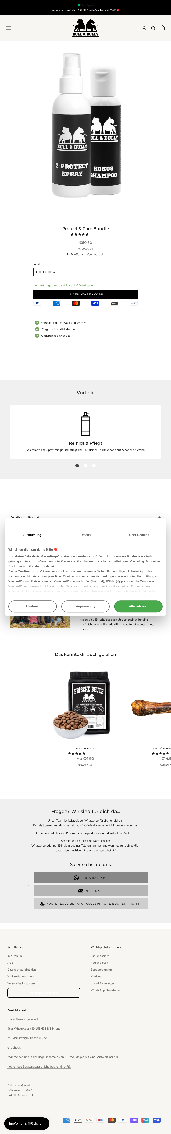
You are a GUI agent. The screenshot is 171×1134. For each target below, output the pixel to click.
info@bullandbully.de (33, 1038)
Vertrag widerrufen (44, 993)
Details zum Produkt (24, 517)
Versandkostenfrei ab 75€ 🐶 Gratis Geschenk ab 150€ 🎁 (85, 10)
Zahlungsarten (100, 956)
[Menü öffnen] (8, 28)
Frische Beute (85, 748)
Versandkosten (96, 254)
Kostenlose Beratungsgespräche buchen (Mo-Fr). (39, 1067)
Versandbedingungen (21, 983)
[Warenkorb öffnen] (163, 27)
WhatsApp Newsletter (105, 990)
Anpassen (83, 606)
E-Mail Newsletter (102, 983)
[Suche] (153, 28)
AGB (10, 963)
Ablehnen (32, 606)
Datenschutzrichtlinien (21, 970)
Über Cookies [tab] (139, 535)
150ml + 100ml (46, 272)
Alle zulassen (138, 606)
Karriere (96, 976)
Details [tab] (85, 535)
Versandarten (99, 963)
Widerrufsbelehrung (20, 976)
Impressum (14, 956)
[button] (80, 234)
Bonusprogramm (102, 970)
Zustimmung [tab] (32, 535)
